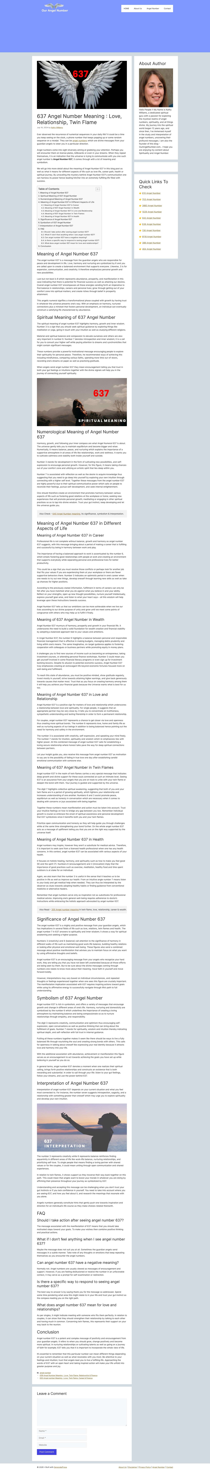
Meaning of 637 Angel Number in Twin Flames (64, 214)
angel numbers (80, 140)
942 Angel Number (151, 218)
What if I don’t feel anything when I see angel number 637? (70, 235)
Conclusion (45, 246)
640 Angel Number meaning (66, 514)
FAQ (42, 229)
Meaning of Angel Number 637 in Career (61, 205)
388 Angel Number (151, 243)
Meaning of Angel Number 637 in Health (62, 216)
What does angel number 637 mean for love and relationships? (71, 243)
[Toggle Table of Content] (96, 189)
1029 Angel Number (152, 212)
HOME (126, 8)
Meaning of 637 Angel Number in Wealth (62, 208)
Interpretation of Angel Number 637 (56, 225)
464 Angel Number (151, 249)
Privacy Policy (145, 1467)
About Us (138, 8)
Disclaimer (132, 1467)
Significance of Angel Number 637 (56, 219)
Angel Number (153, 8)
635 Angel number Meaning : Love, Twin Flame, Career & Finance (66, 1378)
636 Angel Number (151, 224)
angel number (45, 1373)
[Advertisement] (105, 35)
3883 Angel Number (152, 205)
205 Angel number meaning (65, 909)
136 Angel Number (151, 230)
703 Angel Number (151, 199)
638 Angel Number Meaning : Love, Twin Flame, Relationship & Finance (68, 1375)
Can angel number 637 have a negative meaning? (66, 237)
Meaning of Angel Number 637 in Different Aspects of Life (67, 202)
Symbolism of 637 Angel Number (55, 222)
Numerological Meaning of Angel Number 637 (61, 199)
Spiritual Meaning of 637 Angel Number (58, 196)
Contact (167, 8)
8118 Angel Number (151, 236)
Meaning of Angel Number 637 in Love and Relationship (68, 211)
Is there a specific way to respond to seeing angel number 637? (72, 240)
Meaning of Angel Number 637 (54, 192)
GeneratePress (60, 1467)
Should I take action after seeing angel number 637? (66, 232)
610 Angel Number (151, 193)
